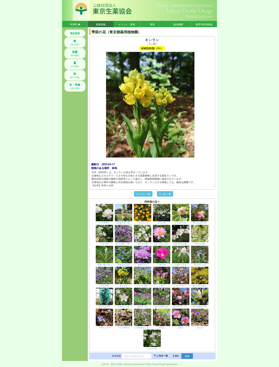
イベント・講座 (126, 24)
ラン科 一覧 (165, 194)
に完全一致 (162, 355)
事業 (152, 24)
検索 (187, 356)
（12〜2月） (74, 86)
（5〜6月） (75, 53)
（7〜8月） (75, 64)
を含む (176, 355)
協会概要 (178, 24)
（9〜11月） (74, 75)
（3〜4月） (75, 42)
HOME (74, 24)
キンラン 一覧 (143, 194)
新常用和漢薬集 (204, 24)
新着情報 (101, 24)
